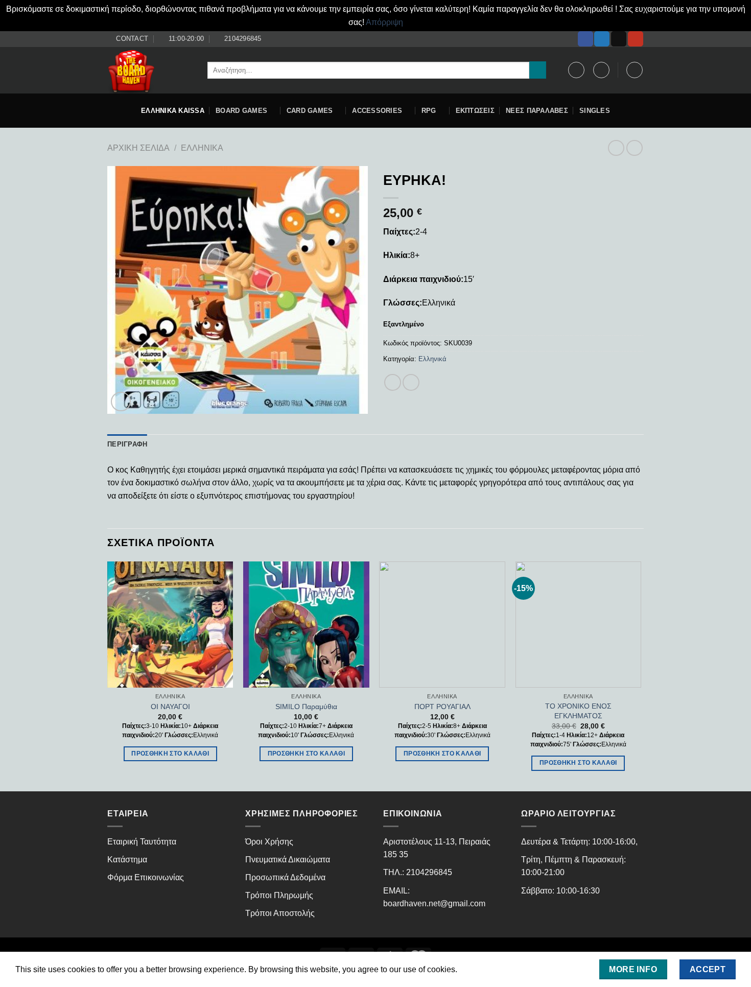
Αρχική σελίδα (138, 148)
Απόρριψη (384, 22)
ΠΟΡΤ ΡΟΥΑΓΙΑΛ (442, 706)
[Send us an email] (618, 38)
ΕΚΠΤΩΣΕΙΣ (475, 110)
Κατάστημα (127, 859)
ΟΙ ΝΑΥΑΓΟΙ (170, 706)
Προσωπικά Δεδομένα (285, 877)
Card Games (310, 110)
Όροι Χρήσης (269, 841)
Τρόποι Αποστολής (280, 913)
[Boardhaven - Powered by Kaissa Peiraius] (149, 70)
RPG (428, 110)
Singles (594, 110)
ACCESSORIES (377, 110)
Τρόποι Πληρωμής (279, 895)
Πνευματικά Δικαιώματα (287, 859)
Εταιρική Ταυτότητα (141, 841)
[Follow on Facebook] (585, 38)
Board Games (241, 110)
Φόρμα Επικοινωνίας (145, 877)
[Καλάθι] (634, 70)
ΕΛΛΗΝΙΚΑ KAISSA (172, 110)
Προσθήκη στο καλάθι (170, 753)
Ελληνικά (202, 148)
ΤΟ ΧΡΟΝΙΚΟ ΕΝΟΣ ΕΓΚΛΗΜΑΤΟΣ (578, 711)
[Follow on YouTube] (635, 38)
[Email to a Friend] (411, 382)
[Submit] (537, 70)
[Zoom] (121, 402)
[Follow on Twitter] (601, 38)
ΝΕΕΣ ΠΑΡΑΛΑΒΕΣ (537, 110)
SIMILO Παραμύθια (306, 706)
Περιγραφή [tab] (127, 444)
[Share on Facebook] (392, 382)
